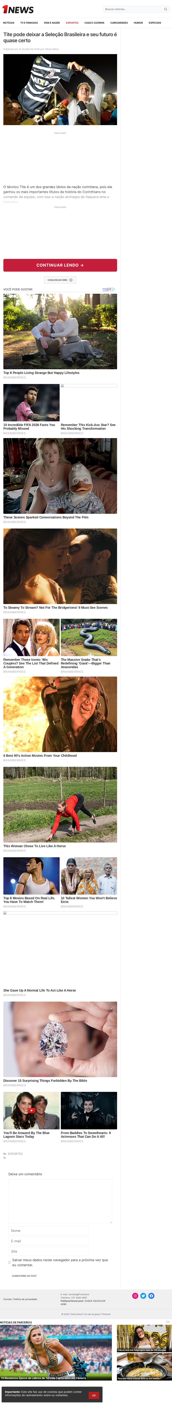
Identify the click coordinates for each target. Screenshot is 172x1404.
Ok (94, 1395)
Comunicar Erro (58, 280)
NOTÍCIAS (8, 22)
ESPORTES (72, 22)
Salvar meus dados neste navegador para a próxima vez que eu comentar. (60, 1262)
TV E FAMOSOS (29, 22)
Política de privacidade (25, 1299)
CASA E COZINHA (94, 22)
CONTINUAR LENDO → (60, 265)
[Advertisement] (60, 157)
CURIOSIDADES (119, 22)
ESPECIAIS (155, 22)
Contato (7, 1299)
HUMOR (138, 22)
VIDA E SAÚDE (52, 22)
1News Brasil (52, 49)
